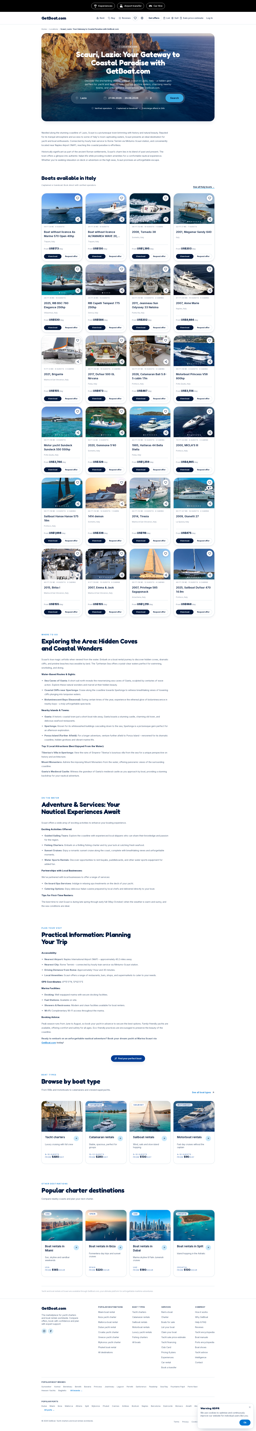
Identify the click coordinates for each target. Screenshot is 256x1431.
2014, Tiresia (140, 516)
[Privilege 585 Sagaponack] (150, 564)
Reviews (126, 18)
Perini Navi (192, 1386)
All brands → (76, 1390)
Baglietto (62, 1390)
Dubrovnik (168, 1406)
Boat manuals (201, 1337)
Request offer (71, 256)
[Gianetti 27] (194, 493)
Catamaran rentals (141, 1317)
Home (44, 29)
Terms (176, 1422)
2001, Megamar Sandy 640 (194, 231)
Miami (52, 1406)
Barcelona (155, 1406)
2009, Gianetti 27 (187, 516)
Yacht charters (139, 1312)
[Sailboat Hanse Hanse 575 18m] (62, 493)
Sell (177, 18)
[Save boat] (78, 198)
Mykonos (96, 1406)
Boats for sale (168, 1322)
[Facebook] (50, 1331)
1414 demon (96, 516)
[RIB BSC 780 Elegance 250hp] (62, 279)
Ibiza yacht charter (107, 1317)
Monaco (179, 1406)
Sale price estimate (193, 18)
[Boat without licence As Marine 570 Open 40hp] (62, 208)
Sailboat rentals (139, 1322)
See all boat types (201, 1092)
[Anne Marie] (194, 279)
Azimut (57, 1386)
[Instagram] (44, 1331)
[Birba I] (62, 564)
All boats (136, 1342)
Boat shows (200, 1347)
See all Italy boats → (204, 187)
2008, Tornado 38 (144, 231)
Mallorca (69, 1406)
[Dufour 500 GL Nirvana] (106, 351)
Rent (102, 18)
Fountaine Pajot (178, 1386)
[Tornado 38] (150, 208)
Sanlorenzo (141, 1386)
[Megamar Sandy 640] (194, 208)
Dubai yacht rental (107, 1327)
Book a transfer (168, 1367)
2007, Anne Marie (187, 303)
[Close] (249, 1407)
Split (87, 1406)
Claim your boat (169, 1332)
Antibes (125, 1406)
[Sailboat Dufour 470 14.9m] (194, 564)
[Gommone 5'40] (106, 422)
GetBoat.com (53, 18)
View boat (52, 256)
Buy (113, 18)
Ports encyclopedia (204, 1342)
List (168, 18)
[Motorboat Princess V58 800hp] (194, 351)
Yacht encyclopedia (205, 1332)
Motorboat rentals (141, 1327)
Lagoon (120, 1386)
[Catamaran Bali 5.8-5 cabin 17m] (150, 351)
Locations (53, 29)
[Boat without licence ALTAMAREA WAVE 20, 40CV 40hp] (106, 208)
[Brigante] (62, 351)
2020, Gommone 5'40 (102, 445)
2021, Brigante (53, 374)
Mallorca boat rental (108, 1322)
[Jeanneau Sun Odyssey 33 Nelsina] (150, 279)
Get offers (154, 18)
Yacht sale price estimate (173, 1337)
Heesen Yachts (48, 1390)
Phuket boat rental (107, 1347)
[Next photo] (78, 208)
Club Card (166, 1347)
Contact (199, 1362)
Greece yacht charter (108, 1337)
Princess (98, 1386)
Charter (165, 1317)
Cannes (115, 1406)
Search (174, 98)
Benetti (78, 1386)
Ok (245, 1422)
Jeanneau (109, 1386)
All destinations (105, 1352)
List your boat (168, 1327)
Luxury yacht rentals (142, 1332)
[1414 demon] (106, 493)
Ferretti (130, 1386)
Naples (145, 1406)
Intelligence (200, 1357)
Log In (209, 18)
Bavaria (87, 1386)
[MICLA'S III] (194, 422)
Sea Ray (164, 1386)
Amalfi (189, 1406)
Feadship (153, 1386)
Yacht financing (168, 1342)
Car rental (166, 1362)
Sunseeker (46, 1386)
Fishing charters (140, 1337)
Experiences (167, 1357)
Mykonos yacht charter (109, 1342)
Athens (79, 1406)
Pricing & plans (168, 1352)
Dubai (44, 1406)
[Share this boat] (78, 219)
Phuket (106, 1406)
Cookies (195, 1422)
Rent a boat (167, 1312)
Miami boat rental (106, 1312)
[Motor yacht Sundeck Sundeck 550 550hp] (62, 422)
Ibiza (60, 1406)
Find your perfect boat (129, 1058)
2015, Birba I (52, 587)
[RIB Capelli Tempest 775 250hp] (106, 279)
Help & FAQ (200, 1322)
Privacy (185, 1422)
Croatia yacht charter (108, 1332)
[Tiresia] (150, 493)
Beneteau (67, 1386)
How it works (201, 1312)
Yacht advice (201, 1352)
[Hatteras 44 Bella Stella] (150, 422)
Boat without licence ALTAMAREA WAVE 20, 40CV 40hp (102, 236)
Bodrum (135, 1406)
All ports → (49, 1410)
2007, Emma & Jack (101, 587)
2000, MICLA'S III (187, 445)
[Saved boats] (135, 18)
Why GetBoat (201, 1317)
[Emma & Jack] (106, 564)
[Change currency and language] (142, 18)
